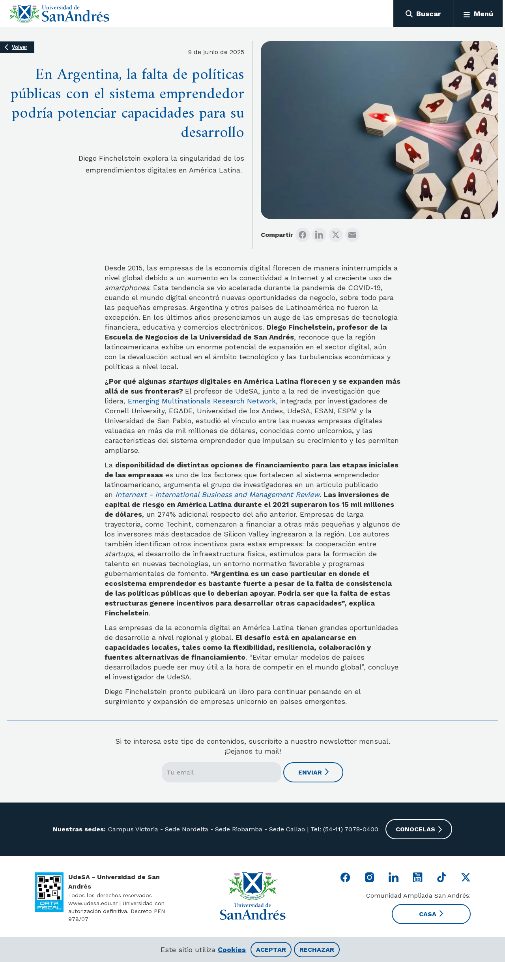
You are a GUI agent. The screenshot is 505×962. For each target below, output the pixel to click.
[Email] (352, 235)
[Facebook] (303, 235)
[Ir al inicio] (59, 14)
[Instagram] (369, 877)
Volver (19, 47)
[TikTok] (442, 877)
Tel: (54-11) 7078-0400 (343, 829)
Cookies (232, 949)
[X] (336, 235)
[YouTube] (418, 877)
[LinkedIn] (319, 235)
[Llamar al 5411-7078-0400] (49, 892)
